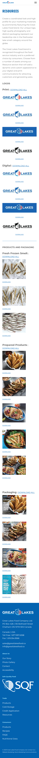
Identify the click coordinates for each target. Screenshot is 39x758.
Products (6, 703)
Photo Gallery (8, 662)
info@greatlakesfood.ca (13, 646)
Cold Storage (8, 707)
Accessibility (8, 670)
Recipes (6, 731)
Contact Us (31, 750)
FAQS (4, 735)
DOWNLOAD (19, 105)
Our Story (6, 658)
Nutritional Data (10, 739)
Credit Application (10, 711)
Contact (6, 666)
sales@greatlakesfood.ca (14, 643)
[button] (35, 2)
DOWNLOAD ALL (18, 90)
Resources (7, 715)
